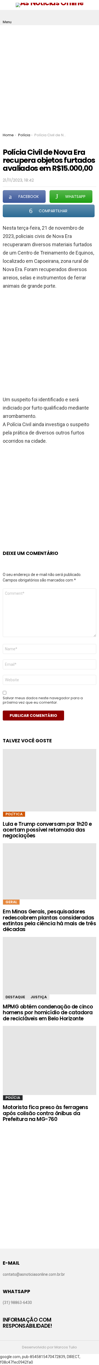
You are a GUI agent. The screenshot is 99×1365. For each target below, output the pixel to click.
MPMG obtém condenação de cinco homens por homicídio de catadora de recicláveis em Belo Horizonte (48, 1012)
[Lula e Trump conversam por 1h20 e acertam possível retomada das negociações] (49, 780)
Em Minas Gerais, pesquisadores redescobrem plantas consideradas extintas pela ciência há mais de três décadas (49, 920)
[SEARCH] (91, 18)
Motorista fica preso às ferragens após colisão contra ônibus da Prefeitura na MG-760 (45, 1113)
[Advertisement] (49, 77)
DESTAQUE (15, 997)
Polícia (13, 1097)
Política (14, 814)
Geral (11, 902)
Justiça (39, 997)
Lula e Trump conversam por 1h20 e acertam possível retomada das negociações (47, 830)
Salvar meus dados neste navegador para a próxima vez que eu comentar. (43, 700)
